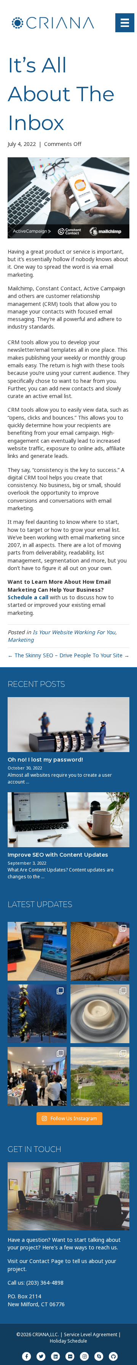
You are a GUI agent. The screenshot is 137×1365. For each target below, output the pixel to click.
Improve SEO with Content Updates (58, 854)
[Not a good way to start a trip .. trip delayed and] (99, 951)
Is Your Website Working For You (74, 632)
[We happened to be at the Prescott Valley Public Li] (99, 1076)
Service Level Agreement (90, 1334)
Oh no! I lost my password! (45, 759)
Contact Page (46, 1261)
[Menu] (124, 22)
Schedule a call (28, 597)
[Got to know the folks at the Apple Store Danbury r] (37, 951)
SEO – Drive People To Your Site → (86, 655)
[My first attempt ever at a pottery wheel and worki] (99, 1013)
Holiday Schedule (68, 1341)
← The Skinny (24, 655)
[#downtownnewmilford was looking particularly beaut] (37, 1013)
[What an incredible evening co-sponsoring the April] (37, 1076)
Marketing (21, 639)
